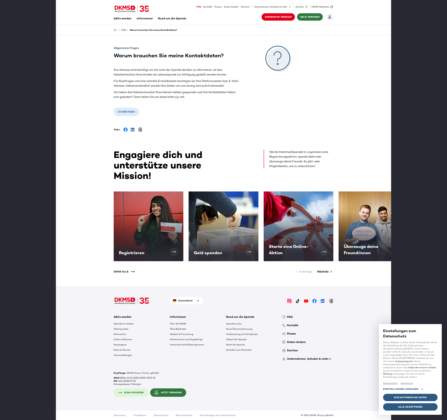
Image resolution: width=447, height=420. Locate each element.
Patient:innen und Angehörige (186, 339)
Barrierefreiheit (184, 415)
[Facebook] (314, 300)
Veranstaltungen (123, 355)
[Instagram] (289, 300)
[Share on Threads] (140, 130)
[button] (174, 252)
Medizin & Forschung (181, 334)
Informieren (145, 18)
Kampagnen (120, 344)
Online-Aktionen (123, 339)
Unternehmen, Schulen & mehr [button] (270, 6)
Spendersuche (234, 323)
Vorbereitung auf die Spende (242, 334)
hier (176, 97)
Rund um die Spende (172, 18)
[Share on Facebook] (125, 130)
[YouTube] (306, 300)
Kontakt (207, 6)
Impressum (120, 415)
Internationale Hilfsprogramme (187, 344)
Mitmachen (120, 334)
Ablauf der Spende (236, 339)
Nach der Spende (235, 344)
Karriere (245, 6)
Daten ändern (231, 6)
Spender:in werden (124, 323)
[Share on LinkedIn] (133, 130)
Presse (218, 6)
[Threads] (331, 300)
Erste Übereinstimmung (239, 329)
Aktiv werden (122, 18)
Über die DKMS (178, 323)
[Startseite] (115, 29)
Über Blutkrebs (178, 329)
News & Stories (122, 350)
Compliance (139, 415)
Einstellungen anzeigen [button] (400, 389)
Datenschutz (161, 415)
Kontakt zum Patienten (239, 350)
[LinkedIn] (323, 300)
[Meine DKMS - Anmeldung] (329, 17)
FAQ (198, 6)
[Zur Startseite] (132, 8)
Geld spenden (121, 329)
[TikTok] (298, 300)
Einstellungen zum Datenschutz (217, 415)
